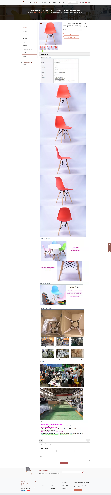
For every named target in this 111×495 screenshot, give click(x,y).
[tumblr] (29, 490)
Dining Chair (64, 484)
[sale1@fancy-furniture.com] (109, 244)
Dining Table (64, 488)
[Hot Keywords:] (77, 2)
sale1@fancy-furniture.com (27, 62)
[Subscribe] (82, 472)
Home (52, 482)
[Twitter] (25, 490)
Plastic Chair (64, 482)
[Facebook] (22, 490)
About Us (52, 484)
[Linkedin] (24, 490)
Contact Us (53, 488)
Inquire (70, 34)
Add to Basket (71, 37)
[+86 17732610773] (109, 247)
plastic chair (48, 444)
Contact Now (78, 490)
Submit (64, 463)
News (52, 485)
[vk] (27, 490)
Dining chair (41, 444)
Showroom (53, 487)
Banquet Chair (65, 485)
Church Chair (64, 487)
